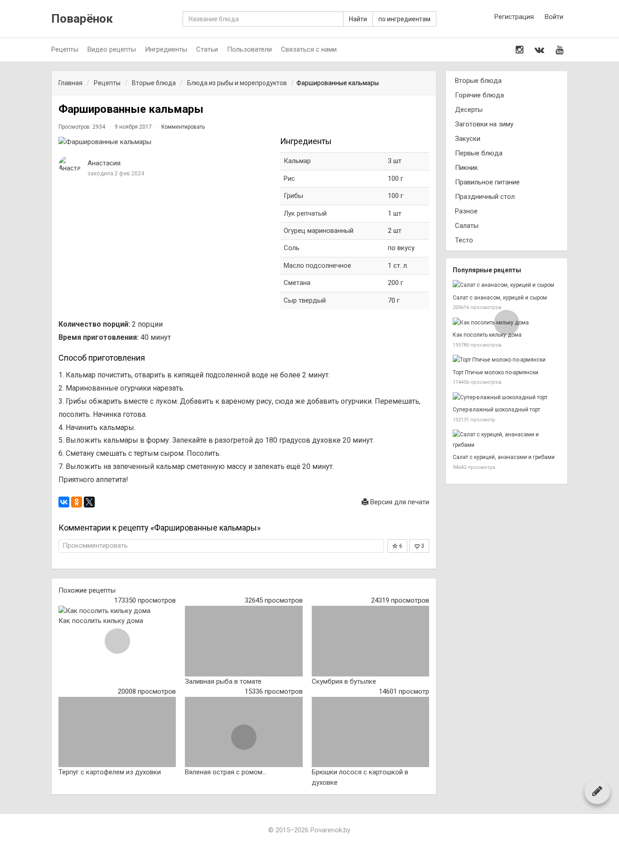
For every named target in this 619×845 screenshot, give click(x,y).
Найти (358, 19)
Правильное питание (487, 182)
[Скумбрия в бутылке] (370, 641)
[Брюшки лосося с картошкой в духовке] (370, 732)
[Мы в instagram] (519, 50)
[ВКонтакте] (63, 502)
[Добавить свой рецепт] (597, 791)
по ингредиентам (404, 19)
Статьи (207, 49)
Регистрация (514, 17)
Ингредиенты (166, 49)
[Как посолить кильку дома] (117, 611)
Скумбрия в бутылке (344, 681)
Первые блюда (479, 153)
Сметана (297, 283)
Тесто (464, 240)
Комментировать (183, 127)
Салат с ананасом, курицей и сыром (500, 298)
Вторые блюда (478, 81)
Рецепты (64, 49)
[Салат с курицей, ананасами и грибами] (507, 440)
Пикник (466, 168)
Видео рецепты (111, 49)
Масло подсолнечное (317, 265)
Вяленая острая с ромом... (225, 772)
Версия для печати (398, 502)
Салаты (467, 226)
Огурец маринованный (318, 231)
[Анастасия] (69, 165)
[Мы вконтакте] (539, 50)
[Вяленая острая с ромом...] (243, 732)
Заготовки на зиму (484, 124)
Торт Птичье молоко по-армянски (495, 372)
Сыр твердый (305, 300)
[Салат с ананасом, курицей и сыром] (507, 285)
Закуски (467, 139)
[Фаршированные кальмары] (164, 142)
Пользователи (249, 49)
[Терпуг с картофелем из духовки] (117, 732)
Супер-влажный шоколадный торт (496, 409)
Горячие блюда (479, 95)
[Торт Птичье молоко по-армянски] (507, 360)
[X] (89, 502)
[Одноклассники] (76, 502)
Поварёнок (82, 19)
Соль (292, 248)
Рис (289, 178)
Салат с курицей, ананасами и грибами (504, 457)
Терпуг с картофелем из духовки (109, 772)
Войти (554, 17)
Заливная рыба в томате (223, 681)
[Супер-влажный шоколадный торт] (507, 397)
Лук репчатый (305, 213)
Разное (466, 211)
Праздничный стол (485, 197)
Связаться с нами (309, 49)
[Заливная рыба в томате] (243, 641)
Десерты (469, 110)
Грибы (293, 196)
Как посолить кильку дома (100, 621)
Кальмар (297, 161)
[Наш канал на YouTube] (559, 50)
